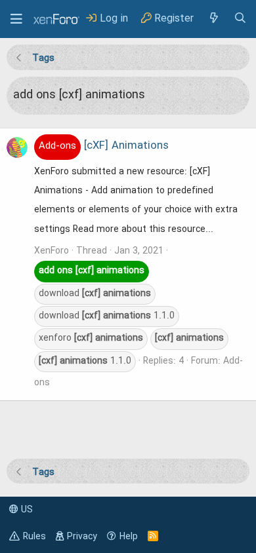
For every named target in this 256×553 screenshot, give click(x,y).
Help (128, 536)
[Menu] (16, 19)
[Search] (240, 18)
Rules (34, 536)
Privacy (82, 536)
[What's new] (213, 18)
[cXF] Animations (104, 146)
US (25, 510)
